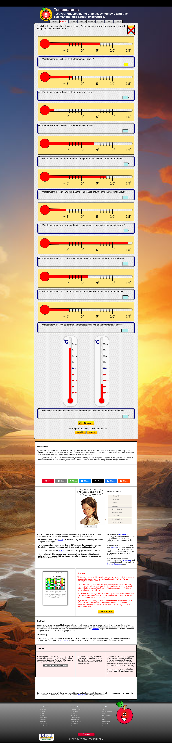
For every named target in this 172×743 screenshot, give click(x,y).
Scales (91, 22)
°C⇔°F (100, 22)
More (118, 22)
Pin (49, 481)
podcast (114, 547)
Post (99, 481)
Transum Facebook (114, 564)
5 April (60, 540)
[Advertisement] (86, 3)
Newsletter (74, 715)
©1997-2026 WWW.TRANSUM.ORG (86, 739)
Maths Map (116, 496)
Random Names (75, 717)
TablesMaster (117, 512)
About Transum (106, 715)
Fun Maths (74, 713)
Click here (82, 695)
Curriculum (74, 726)
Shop (103, 726)
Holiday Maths (75, 719)
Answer (90, 527)
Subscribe (106, 611)
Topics (103, 717)
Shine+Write (74, 711)
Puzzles (115, 506)
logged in (112, 579)
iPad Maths (116, 516)
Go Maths (115, 499)
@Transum (127, 560)
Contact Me (105, 724)
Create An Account (107, 711)
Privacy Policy (106, 721)
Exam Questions (118, 522)
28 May (61, 550)
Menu (54, 22)
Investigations (117, 519)
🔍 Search (86, 734)
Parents (104, 719)
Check (87, 423)
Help (108, 22)
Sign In (104, 709)
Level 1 (63, 22)
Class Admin (74, 724)
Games (114, 503)
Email (63, 481)
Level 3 (82, 22)
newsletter (122, 534)
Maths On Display (76, 721)
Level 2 (73, 22)
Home (103, 713)
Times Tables (117, 509)
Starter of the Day (76, 709)
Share (74, 481)
